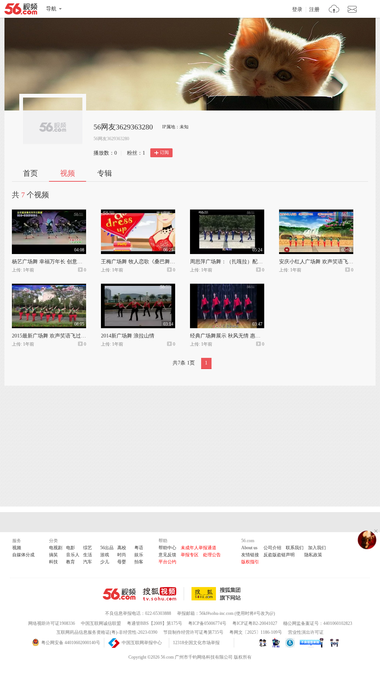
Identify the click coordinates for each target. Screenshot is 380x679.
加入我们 (317, 547)
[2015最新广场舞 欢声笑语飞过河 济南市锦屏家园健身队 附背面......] (49, 287)
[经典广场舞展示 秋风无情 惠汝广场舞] (227, 287)
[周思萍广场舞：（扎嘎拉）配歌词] (227, 212)
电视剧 (55, 547)
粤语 (138, 547)
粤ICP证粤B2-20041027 (254, 623)
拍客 (138, 561)
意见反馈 (167, 554)
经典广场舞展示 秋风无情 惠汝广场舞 (233, 336)
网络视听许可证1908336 (51, 623)
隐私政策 (313, 554)
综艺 (87, 547)
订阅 (164, 152)
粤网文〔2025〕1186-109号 (255, 632)
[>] (334, 10)
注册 (314, 9)
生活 (87, 554)
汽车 (87, 561)
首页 (30, 173)
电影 (70, 547)
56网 (119, 594)
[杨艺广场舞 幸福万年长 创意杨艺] (49, 212)
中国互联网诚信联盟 (101, 623)
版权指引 (250, 561)
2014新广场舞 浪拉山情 (127, 336)
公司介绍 (272, 547)
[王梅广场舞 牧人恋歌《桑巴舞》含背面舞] (138, 212)
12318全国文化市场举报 (196, 642)
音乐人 (72, 554)
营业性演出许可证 (306, 632)
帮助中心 (167, 547)
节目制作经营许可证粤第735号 (193, 632)
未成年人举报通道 (198, 547)
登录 (297, 9)
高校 (121, 547)
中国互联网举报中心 (142, 642)
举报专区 (190, 554)
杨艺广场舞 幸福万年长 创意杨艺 (50, 261)
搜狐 (217, 593)
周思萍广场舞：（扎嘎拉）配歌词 (229, 261)
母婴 (121, 561)
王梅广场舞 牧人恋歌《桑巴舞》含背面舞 (148, 261)
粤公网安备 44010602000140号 (70, 642)
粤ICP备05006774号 (207, 623)
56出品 (107, 547)
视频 (67, 173)
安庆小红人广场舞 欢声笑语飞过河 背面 (324, 261)
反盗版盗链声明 (279, 554)
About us (249, 547)
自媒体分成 (23, 554)
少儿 (104, 561)
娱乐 (138, 554)
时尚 (121, 554)
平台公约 (167, 561)
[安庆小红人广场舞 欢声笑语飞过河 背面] (316, 212)
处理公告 (212, 554)
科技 (53, 561)
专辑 (104, 173)
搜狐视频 (163, 593)
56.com (20, 10)
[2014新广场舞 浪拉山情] (138, 287)
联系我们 (295, 547)
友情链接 (250, 554)
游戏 (104, 554)
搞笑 (53, 554)
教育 (70, 561)
